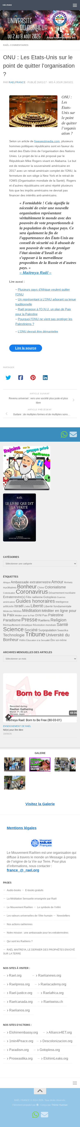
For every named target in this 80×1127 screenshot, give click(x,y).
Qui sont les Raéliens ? (20, 941)
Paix (45, 615)
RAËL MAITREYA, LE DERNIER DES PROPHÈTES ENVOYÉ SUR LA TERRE (39, 951)
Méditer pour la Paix (24, 615)
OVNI (38, 615)
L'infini (27, 606)
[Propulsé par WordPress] (37, 1105)
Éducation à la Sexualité (38, 640)
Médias (17, 611)
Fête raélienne (34, 597)
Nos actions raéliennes (19, 924)
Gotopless (49, 597)
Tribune (35, 634)
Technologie (14, 635)
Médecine (8, 611)
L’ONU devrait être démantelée (38, 331)
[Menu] (75, 5)
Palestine (55, 615)
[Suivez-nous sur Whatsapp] (64, 434)
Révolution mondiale (44, 625)
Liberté (37, 606)
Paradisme (12, 620)
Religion (58, 620)
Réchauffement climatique (17, 625)
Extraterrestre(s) (14, 597)
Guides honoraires (35, 601)
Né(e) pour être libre (13, 730)
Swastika (62, 630)
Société (31, 630)
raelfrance (17, 82)
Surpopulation (47, 630)
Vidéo (22, 640)
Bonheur (27, 586)
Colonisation (9, 593)
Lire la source (25, 348)
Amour (57, 582)
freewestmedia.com (47, 141)
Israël (18, 606)
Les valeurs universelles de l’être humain (30, 915)
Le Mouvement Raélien (20, 907)
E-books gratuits (34, 890)
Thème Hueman (59, 1105)
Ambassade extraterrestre (31, 582)
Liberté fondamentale (57, 606)
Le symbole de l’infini (49, 907)
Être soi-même (58, 640)
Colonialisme (55, 587)
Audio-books (14, 890)
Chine (40, 587)
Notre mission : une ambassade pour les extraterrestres (37, 932)
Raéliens (44, 620)
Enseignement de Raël (17, 726)
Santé (62, 624)
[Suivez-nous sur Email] (73, 434)
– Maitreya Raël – (35, 273)
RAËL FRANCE (7, 5)
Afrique (6, 582)
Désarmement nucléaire (62, 592)
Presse (29, 619)
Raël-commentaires (15, 45)
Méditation (31, 610)
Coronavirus (32, 591)
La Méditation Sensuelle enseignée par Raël (32, 898)
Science (13, 629)
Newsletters (63, 915)
